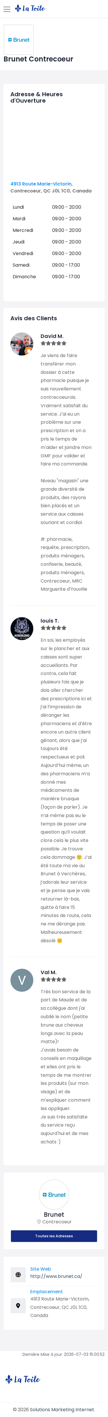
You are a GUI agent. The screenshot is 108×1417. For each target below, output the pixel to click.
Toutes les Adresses (54, 1236)
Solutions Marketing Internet (62, 1409)
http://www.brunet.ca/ (56, 1276)
